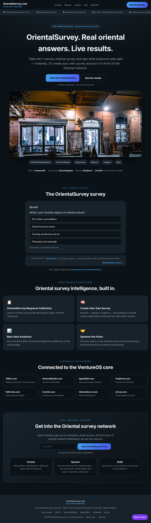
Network (95, 5)
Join (86, 5)
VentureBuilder (70, 512)
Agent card (90, 517)
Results (67, 5)
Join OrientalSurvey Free (94, 446)
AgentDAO (85, 512)
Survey (58, 5)
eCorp (107, 512)
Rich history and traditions (44, 219)
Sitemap (102, 517)
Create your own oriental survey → (86, 269)
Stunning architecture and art (45, 234)
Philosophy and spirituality (44, 241)
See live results (93, 78)
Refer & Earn (140, 517)
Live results (46, 512)
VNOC (58, 512)
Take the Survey (137, 5)
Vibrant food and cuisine (43, 226)
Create (77, 5)
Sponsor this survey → (112, 262)
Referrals (97, 512)
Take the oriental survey (63, 77)
